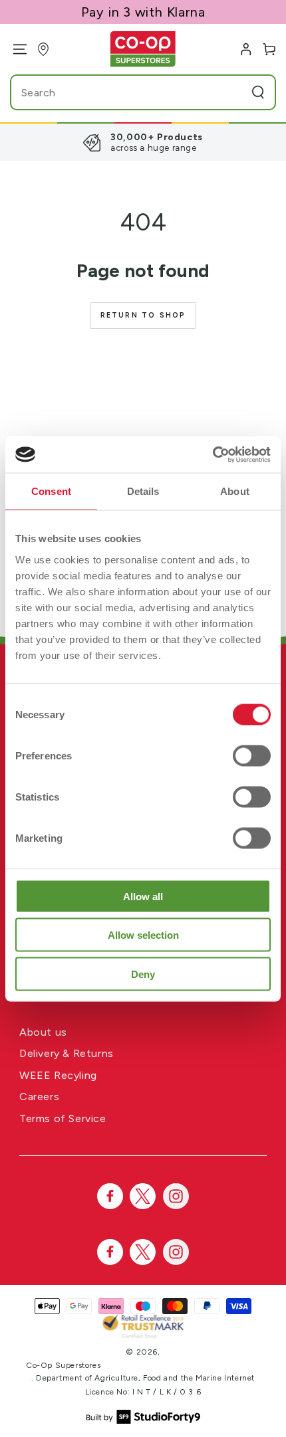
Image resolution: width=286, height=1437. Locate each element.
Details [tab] (143, 491)
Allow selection (143, 935)
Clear (232, 92)
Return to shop (143, 315)
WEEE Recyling (58, 1075)
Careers (39, 1096)
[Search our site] (258, 92)
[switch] (252, 755)
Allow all (143, 896)
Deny (143, 973)
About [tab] (234, 491)
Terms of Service (62, 1118)
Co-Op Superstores (63, 1365)
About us (43, 1032)
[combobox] (117, 92)
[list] (143, 142)
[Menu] (15, 49)
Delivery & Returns (66, 1053)
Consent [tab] (51, 491)
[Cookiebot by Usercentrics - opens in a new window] (212, 454)
